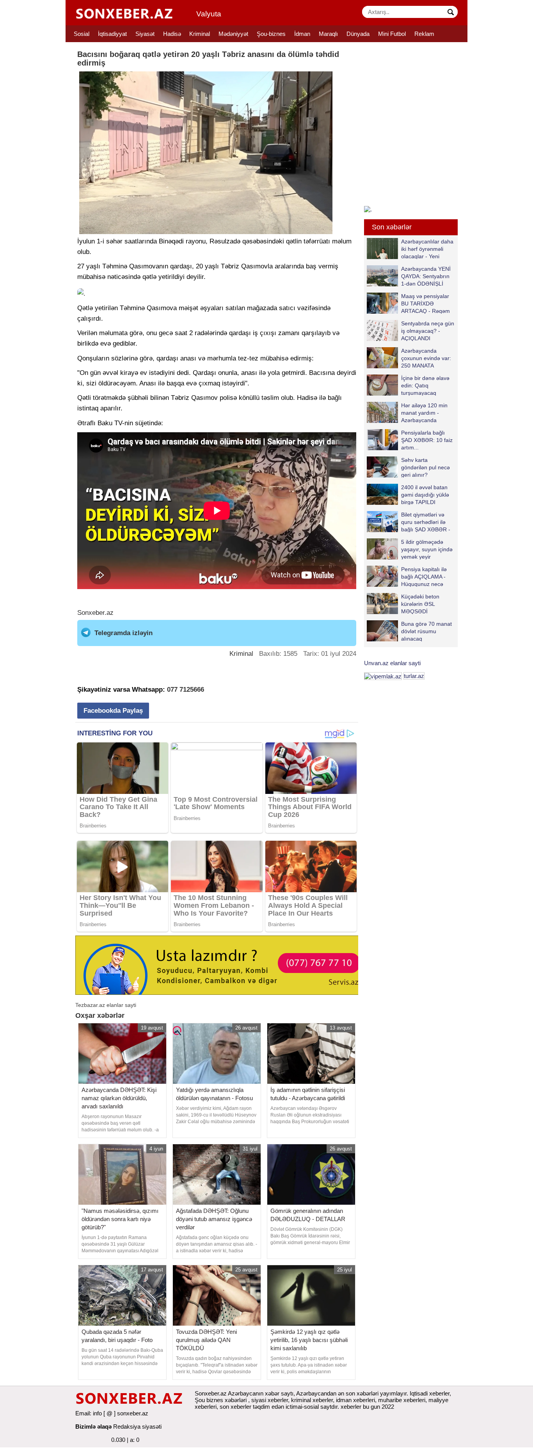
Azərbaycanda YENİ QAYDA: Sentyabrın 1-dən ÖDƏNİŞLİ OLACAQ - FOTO (426, 276)
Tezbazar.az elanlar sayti (105, 1005)
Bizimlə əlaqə (93, 1426)
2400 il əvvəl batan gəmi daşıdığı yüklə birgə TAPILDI (425, 494)
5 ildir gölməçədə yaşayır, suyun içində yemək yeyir (427, 549)
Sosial (81, 33)
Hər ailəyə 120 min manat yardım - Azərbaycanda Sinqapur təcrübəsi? (426, 412)
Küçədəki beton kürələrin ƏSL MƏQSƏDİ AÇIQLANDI (420, 603)
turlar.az (414, 676)
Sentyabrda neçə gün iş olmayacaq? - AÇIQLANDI (427, 330)
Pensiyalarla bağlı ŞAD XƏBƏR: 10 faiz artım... (427, 440)
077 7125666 (185, 689)
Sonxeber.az (95, 612)
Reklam (424, 33)
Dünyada (358, 33)
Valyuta (208, 14)
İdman (302, 33)
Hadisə (172, 33)
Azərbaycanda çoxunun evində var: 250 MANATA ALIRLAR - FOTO (426, 358)
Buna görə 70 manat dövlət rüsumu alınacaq (426, 631)
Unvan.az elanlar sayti (392, 663)
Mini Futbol (392, 33)
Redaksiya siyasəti (137, 1426)
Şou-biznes (271, 33)
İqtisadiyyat (112, 33)
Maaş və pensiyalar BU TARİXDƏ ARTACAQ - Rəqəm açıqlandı (425, 303)
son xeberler (235, 1406)
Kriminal (199, 33)
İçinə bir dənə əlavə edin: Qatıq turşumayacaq (425, 385)
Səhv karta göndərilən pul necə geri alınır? (425, 467)
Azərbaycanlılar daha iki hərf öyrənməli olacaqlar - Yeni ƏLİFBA (427, 248)
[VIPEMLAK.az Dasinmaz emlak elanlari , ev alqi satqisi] (383, 676)
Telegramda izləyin (123, 633)
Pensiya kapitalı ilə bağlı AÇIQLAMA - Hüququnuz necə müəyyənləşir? (424, 576)
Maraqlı (328, 33)
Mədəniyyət (233, 33)
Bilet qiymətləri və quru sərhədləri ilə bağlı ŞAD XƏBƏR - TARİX (425, 521)
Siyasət (145, 33)
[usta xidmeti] (221, 964)
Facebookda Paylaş (113, 710)
